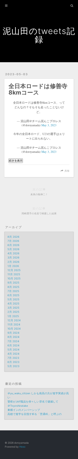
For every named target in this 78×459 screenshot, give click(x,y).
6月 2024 (13, 345)
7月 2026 (13, 241)
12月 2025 (14, 270)
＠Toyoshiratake (17, 405)
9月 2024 (13, 332)
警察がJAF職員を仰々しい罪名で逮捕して (32, 401)
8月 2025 (13, 287)
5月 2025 (13, 299)
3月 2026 (13, 257)
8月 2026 (13, 236)
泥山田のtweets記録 (39, 35)
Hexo (22, 446)
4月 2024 (13, 353)
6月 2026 (13, 245)
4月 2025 (13, 303)
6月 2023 (13, 362)
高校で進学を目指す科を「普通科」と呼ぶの (34, 414)
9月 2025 (13, 282)
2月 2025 (13, 311)
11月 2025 (13, 274)
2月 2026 (13, 262)
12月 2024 (14, 320)
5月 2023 (13, 366)
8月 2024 (13, 337)
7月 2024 (13, 341)
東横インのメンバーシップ (23, 410)
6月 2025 (13, 295)
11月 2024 (13, 324)
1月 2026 (13, 266)
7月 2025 (13, 291)
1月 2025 (13, 316)
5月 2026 (13, 249)
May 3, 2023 (48, 125)
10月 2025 (14, 278)
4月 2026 (13, 253)
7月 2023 (13, 357)
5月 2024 (13, 349)
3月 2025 (13, 307)
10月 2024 (14, 328)
